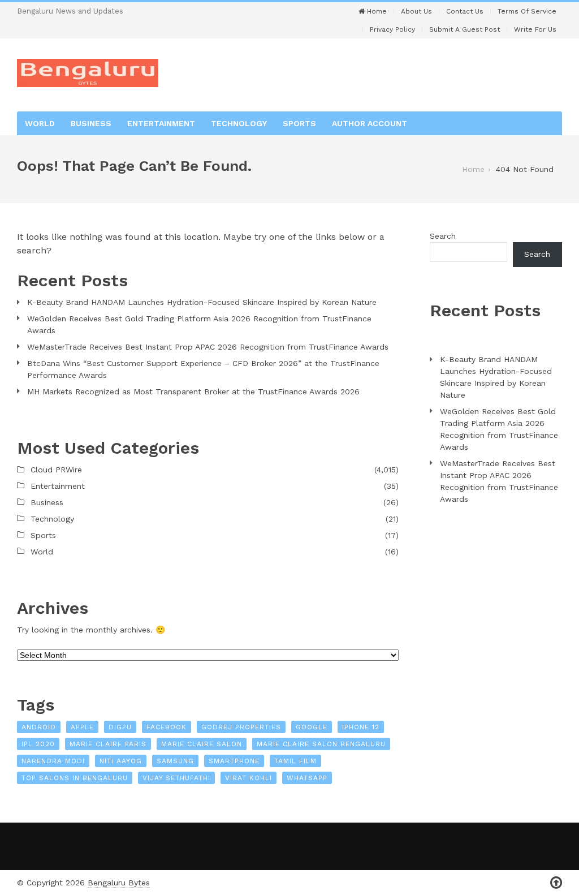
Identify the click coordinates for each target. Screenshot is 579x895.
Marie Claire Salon (201, 744)
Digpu (120, 727)
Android (38, 727)
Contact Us (464, 11)
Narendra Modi (53, 761)
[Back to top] (556, 883)
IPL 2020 (38, 744)
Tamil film (295, 761)
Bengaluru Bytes (119, 882)
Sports (299, 123)
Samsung (175, 761)
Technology (239, 123)
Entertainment (161, 123)
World (40, 123)
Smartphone (234, 761)
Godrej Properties (241, 727)
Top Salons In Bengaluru (74, 778)
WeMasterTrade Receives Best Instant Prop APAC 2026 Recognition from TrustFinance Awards (207, 346)
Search (443, 235)
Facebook (166, 727)
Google (311, 727)
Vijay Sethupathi (176, 778)
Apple (82, 727)
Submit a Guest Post (464, 29)
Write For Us (535, 29)
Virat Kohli (248, 778)
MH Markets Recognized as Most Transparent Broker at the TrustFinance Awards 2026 (193, 391)
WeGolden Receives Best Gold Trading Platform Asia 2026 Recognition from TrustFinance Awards (199, 324)
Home (376, 11)
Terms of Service (527, 11)
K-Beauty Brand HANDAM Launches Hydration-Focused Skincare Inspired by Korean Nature (202, 302)
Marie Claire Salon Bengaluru (321, 744)
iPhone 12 (360, 727)
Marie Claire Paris (108, 744)
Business (91, 123)
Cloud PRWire (56, 469)
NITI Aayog (121, 761)
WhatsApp (307, 778)
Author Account (369, 123)
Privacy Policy (392, 29)
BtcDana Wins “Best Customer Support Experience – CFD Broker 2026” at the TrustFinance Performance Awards (203, 369)
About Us (416, 11)
